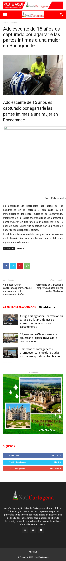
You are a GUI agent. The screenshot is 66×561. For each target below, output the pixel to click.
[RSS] (25, 530)
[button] (5, 14)
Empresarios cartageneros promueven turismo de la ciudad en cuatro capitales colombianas (40, 352)
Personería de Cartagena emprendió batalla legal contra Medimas (49, 288)
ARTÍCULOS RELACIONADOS (19, 307)
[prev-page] (5, 364)
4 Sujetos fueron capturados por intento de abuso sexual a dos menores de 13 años (17, 289)
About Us (33, 552)
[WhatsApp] (27, 266)
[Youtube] (41, 530)
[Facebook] (6, 266)
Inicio (5, 22)
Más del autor (47, 307)
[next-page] (10, 364)
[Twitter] (13, 266)
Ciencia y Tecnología (8, 323)
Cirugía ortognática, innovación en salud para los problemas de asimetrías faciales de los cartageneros (41, 321)
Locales (14, 22)
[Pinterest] (20, 266)
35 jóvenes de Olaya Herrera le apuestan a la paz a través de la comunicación (38, 338)
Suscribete (55, 468)
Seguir (57, 462)
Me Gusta (56, 455)
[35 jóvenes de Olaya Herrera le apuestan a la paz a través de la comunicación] (10, 338)
